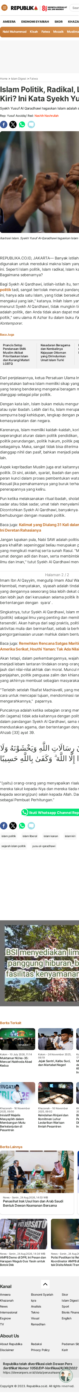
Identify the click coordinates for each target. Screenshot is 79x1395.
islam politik (8, 836)
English (66, 1318)
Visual (35, 1318)
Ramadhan (38, 1324)
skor (58, 21)
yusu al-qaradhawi (43, 846)
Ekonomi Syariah (35, 21)
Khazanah (6, 1300)
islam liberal (30, 836)
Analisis (36, 1306)
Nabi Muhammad (15, 31)
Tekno (35, 1312)
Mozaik (58, 31)
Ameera (5, 1294)
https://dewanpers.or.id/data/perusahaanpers (34, 1372)
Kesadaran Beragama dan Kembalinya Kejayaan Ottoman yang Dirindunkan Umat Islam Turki (55, 352)
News (4, 1306)
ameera (9, 21)
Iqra (33, 1300)
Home (4, 78)
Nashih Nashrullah (47, 115)
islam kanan (51, 836)
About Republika (11, 1344)
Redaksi (36, 1344)
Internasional (8, 1312)
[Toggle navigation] (4, 7)
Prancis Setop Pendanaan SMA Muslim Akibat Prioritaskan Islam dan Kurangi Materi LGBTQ (16, 354)
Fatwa (46, 31)
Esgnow (5, 1318)
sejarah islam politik (13, 846)
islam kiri (70, 836)
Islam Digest (18, 78)
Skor (65, 1294)
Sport (65, 1306)
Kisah (34, 31)
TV (2, 1324)
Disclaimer (7, 1350)
